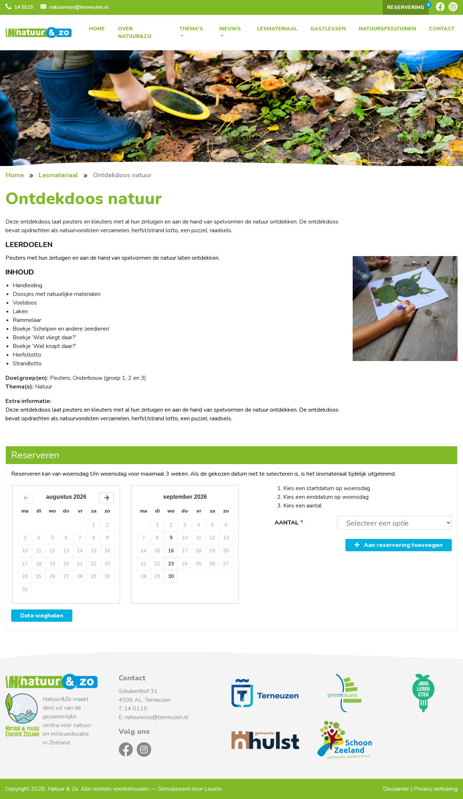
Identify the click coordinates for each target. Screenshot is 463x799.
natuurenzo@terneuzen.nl (78, 7)
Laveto (213, 789)
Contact (442, 28)
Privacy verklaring (436, 789)
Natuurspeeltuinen (387, 28)
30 (171, 576)
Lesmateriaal (277, 28)
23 (171, 563)
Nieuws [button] (230, 28)
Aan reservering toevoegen (402, 545)
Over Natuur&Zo (135, 32)
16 (171, 550)
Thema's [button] (191, 28)
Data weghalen (41, 616)
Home (97, 28)
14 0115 (23, 7)
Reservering (408, 6)
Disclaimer (396, 789)
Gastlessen (328, 28)
